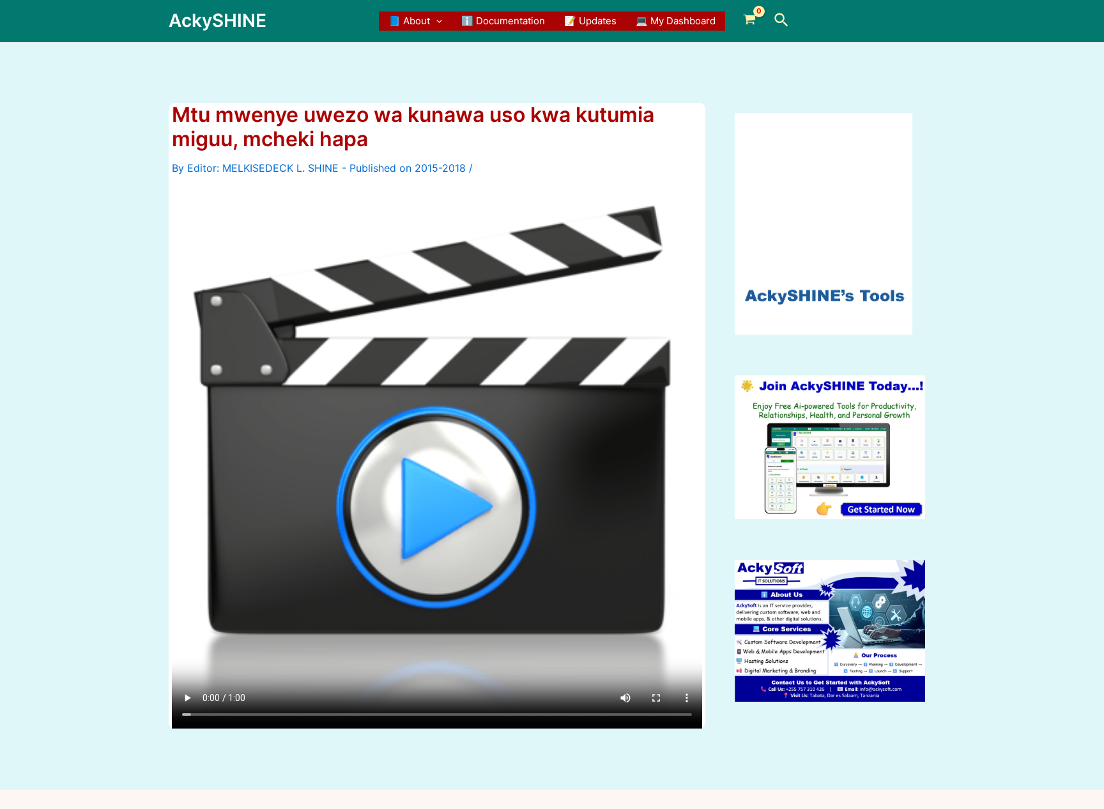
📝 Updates (590, 21)
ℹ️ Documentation (503, 21)
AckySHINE (217, 20)
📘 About (409, 21)
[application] (436, 21)
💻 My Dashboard (676, 21)
